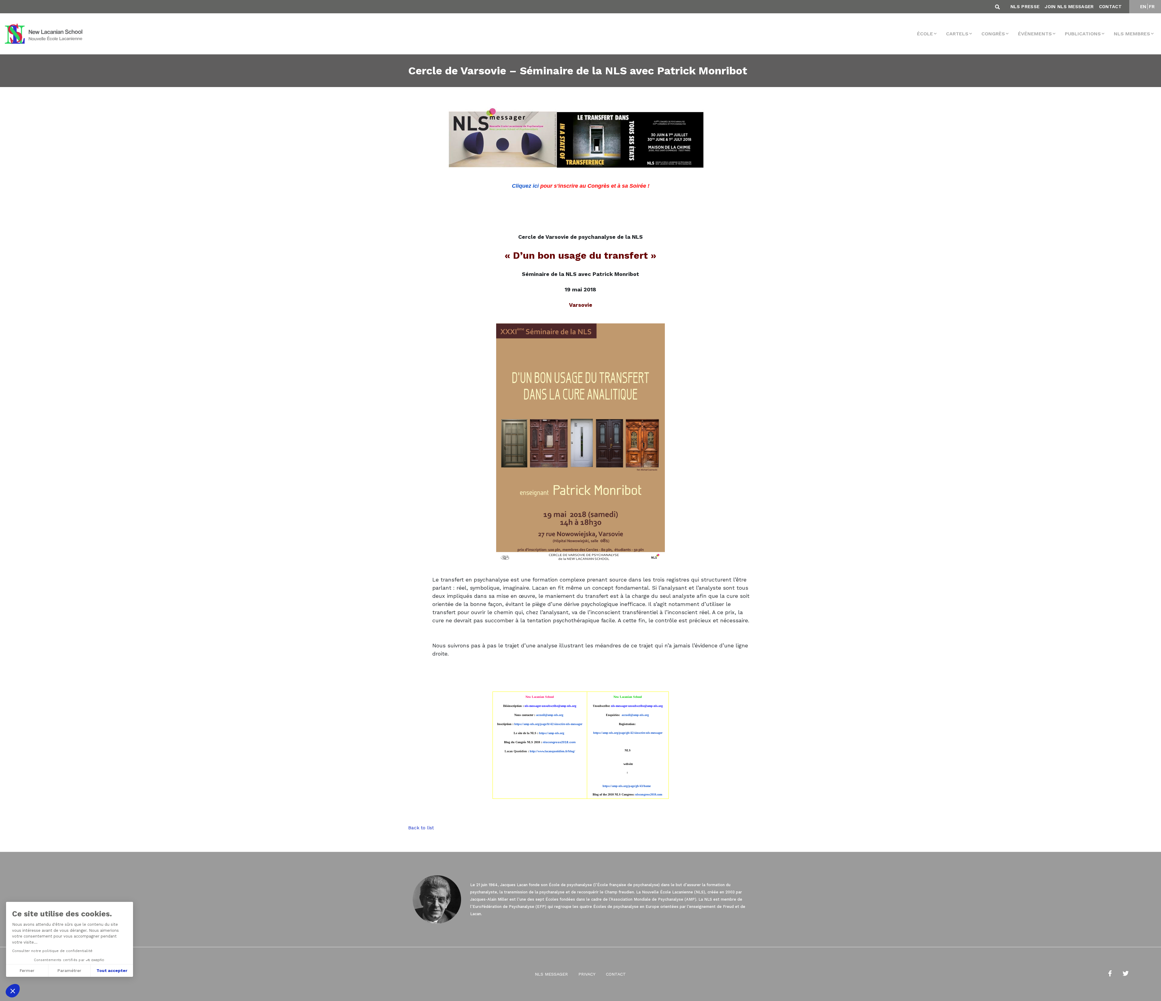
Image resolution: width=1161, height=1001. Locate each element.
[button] (12, 990)
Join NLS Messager (1069, 6)
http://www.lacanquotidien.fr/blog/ (552, 751)
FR (1152, 6)
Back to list (421, 828)
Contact (1110, 6)
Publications (1083, 34)
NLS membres (1132, 34)
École (925, 34)
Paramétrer (69, 970)
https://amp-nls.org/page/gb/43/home (627, 786)
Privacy (586, 974)
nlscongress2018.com (648, 794)
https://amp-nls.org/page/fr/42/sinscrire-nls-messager (548, 724)
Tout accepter (111, 970)
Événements (1035, 34)
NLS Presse (1024, 6)
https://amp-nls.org (551, 733)
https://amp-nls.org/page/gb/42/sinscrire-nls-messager (627, 732)
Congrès (993, 34)
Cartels (957, 34)
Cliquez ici (525, 186)
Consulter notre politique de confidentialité (52, 951)
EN (1143, 6)
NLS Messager (551, 974)
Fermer (27, 970)
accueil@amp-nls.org (549, 715)
